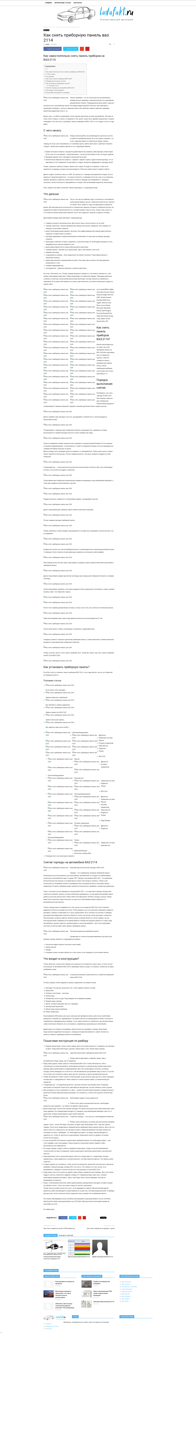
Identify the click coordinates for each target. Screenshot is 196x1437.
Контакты (78, 3)
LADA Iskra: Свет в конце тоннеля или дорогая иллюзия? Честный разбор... (65, 1306)
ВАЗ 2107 (126, 1294)
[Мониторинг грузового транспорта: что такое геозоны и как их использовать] (48, 1293)
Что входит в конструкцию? (55, 90)
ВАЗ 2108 (126, 1299)
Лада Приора (127, 1289)
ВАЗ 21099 (126, 1296)
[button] (150, 3)
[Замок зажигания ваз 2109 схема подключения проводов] (86, 1293)
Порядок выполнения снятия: (56, 81)
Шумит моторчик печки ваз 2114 (102, 1256)
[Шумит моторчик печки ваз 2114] (103, 1247)
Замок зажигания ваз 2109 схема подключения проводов (102, 1293)
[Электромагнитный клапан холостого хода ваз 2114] (54, 1247)
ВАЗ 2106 (125, 1301)
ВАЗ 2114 (52, 27)
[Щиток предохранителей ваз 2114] (79, 1247)
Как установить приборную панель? (58, 83)
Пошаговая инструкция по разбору (57, 92)
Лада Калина (127, 1291)
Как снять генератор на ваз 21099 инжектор (59, 1228)
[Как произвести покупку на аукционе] (48, 1284)
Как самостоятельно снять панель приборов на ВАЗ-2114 (65, 72)
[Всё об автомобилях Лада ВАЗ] (98, 14)
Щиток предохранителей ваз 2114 (79, 1256)
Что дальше (50, 76)
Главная (48, 3)
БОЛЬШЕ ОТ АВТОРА (66, 1235)
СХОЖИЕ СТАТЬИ (50, 1235)
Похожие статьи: (54, 85)
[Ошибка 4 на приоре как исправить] (86, 1284)
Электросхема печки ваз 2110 (103, 1301)
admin (48, 44)
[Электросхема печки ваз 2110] (86, 1304)
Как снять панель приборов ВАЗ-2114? (59, 79)
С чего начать (50, 74)
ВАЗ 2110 (126, 1282)
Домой (45, 27)
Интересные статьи (63, 3)
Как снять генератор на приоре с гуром (101, 1228)
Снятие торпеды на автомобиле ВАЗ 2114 (60, 88)
